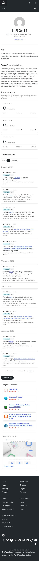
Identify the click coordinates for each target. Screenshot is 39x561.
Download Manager (16, 397)
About (4, 482)
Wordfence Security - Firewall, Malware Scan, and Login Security (20, 424)
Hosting (5, 489)
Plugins (22, 489)
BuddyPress (7, 526)
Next (30, 371)
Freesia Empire (9, 466)
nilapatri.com (19, 39)
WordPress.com (9, 516)
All (8, 160)
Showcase (24, 482)
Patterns (23, 492)
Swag (23, 509)
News (4, 485)
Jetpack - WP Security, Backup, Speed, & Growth (19, 406)
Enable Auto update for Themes (24, 359)
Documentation (7, 502)
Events (22, 502)
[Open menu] (36, 3)
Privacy (5, 492)
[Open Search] (30, 3)
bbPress (6, 523)
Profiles (4, 9)
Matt (5, 519)
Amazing (17, 178)
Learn (4, 499)
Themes (23, 485)
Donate (23, 506)
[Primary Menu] (34, 8)
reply (11, 195)
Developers (6, 506)
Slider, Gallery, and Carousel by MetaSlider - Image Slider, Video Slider (20, 416)
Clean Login (13, 389)
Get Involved (25, 499)
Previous (10, 371)
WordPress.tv (8, 509)
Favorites (7, 377)
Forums (14, 160)
